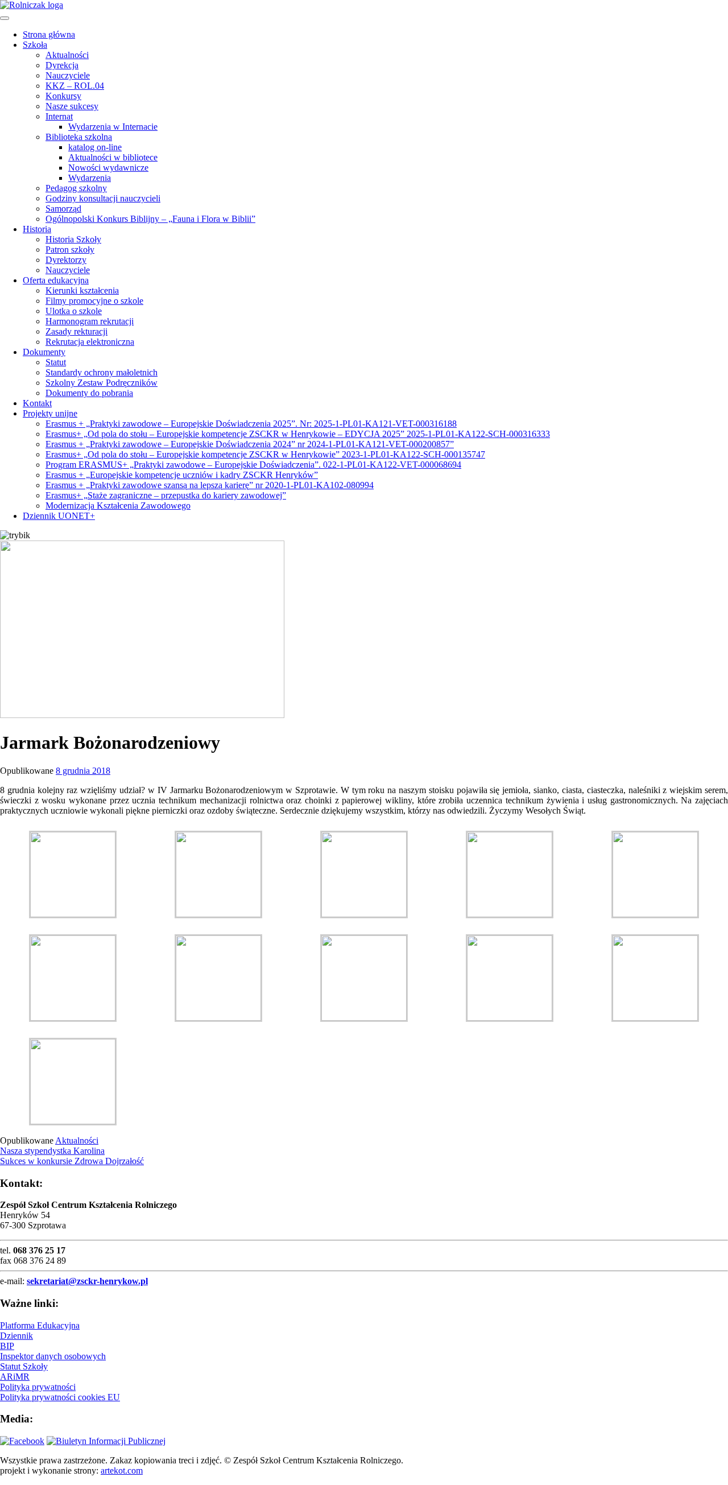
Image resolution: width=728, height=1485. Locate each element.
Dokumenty (44, 352)
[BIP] (106, 1441)
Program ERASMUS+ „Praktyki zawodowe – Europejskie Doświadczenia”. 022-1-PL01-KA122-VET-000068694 (253, 464)
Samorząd (63, 208)
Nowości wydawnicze (108, 167)
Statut (56, 362)
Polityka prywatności (38, 1387)
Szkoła (35, 45)
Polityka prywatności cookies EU (60, 1397)
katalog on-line (95, 147)
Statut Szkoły (24, 1366)
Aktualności (67, 55)
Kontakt (37, 403)
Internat (59, 116)
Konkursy (63, 96)
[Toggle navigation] (4, 18)
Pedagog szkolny (76, 188)
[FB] (22, 1441)
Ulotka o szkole (74, 311)
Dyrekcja (62, 65)
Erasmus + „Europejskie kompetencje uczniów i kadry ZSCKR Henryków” (182, 475)
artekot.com (122, 1470)
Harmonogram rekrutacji (90, 321)
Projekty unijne (50, 413)
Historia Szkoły (73, 239)
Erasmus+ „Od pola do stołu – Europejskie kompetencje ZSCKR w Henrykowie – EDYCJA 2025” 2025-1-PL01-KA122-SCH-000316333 (298, 434)
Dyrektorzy (66, 260)
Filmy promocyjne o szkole (94, 301)
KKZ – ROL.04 (75, 85)
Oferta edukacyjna (56, 280)
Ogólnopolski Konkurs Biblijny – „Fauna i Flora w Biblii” (150, 219)
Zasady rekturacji (76, 331)
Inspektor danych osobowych (53, 1356)
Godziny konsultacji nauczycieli (103, 198)
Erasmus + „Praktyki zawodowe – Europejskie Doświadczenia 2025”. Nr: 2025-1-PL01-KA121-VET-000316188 (251, 423)
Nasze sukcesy (72, 106)
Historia (37, 229)
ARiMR (15, 1376)
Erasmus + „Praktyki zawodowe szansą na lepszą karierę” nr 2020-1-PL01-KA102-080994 (210, 485)
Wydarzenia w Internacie (113, 126)
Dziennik (16, 1335)
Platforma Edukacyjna (40, 1325)
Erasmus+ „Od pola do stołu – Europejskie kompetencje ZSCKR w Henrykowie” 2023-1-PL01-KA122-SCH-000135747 (265, 454)
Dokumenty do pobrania (89, 393)
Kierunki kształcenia (82, 290)
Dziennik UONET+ (59, 516)
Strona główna (49, 34)
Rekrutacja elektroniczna (90, 341)
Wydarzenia (89, 178)
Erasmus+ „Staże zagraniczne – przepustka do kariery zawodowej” (166, 495)
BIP (7, 1346)
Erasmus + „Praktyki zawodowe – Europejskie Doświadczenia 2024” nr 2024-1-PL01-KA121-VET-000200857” (250, 444)
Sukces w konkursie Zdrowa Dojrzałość (72, 1161)
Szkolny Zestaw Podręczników (102, 382)
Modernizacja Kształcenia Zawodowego (118, 505)
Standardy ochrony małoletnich (102, 372)
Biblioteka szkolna (79, 137)
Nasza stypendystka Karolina (52, 1151)
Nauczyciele (68, 75)
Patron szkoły (70, 249)
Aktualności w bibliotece (113, 157)
